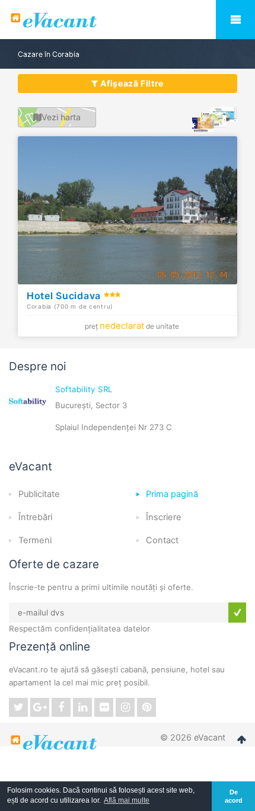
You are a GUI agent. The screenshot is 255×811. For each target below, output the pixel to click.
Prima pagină (172, 494)
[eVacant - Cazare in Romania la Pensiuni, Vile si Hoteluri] (127, 20)
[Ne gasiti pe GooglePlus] (39, 707)
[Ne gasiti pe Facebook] (61, 707)
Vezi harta (61, 117)
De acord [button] (234, 796)
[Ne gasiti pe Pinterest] (146, 707)
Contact (162, 540)
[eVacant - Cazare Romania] (55, 742)
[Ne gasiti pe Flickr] (103, 707)
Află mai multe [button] (126, 800)
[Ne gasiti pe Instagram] (125, 707)
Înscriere (163, 517)
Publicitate (39, 494)
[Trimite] (237, 612)
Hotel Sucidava (65, 296)
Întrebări (35, 517)
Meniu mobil (235, 19)
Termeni (35, 540)
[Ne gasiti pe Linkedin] (82, 707)
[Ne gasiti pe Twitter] (18, 707)
